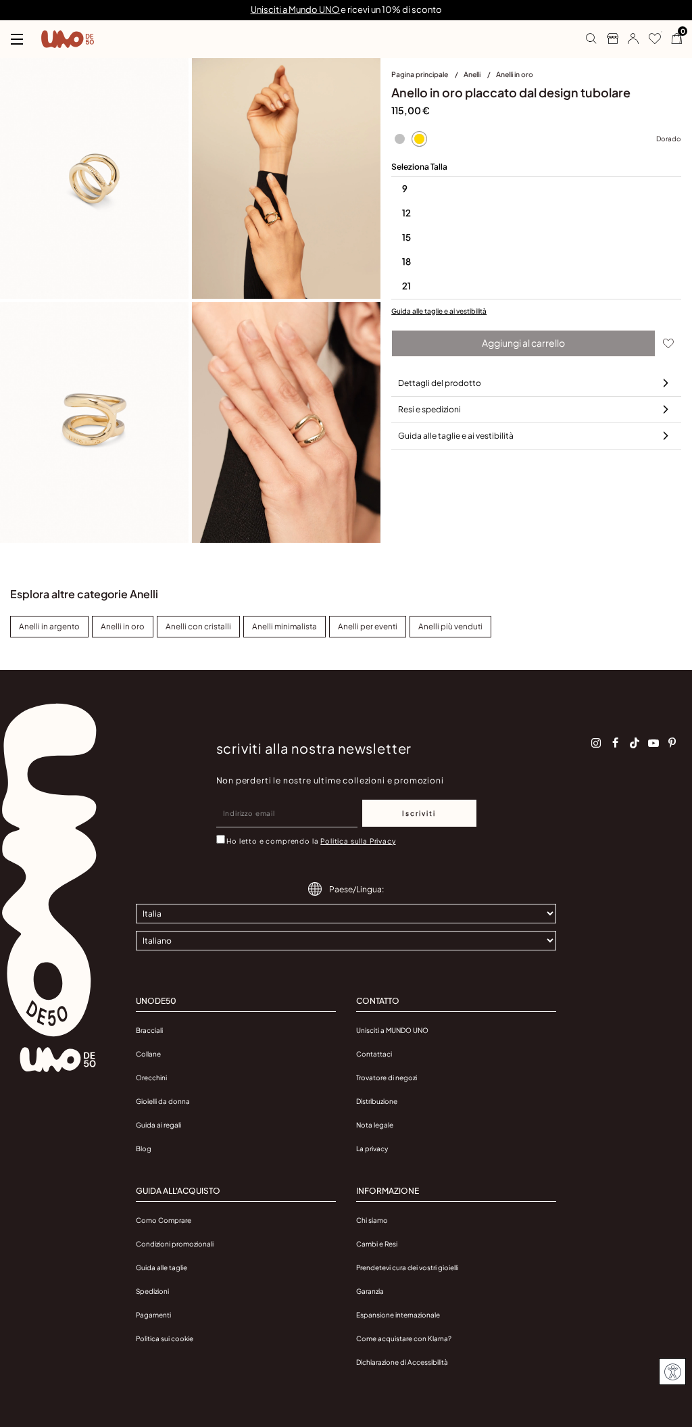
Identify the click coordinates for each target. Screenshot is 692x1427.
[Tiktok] (634, 743)
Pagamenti (153, 1315)
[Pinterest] (672, 743)
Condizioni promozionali (175, 1244)
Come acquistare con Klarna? (403, 1338)
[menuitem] (427, 77)
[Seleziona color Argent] (399, 139)
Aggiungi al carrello (523, 343)
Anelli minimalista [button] (284, 626)
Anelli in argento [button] (49, 626)
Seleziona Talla (419, 167)
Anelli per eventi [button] (367, 626)
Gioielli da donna (163, 1101)
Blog (143, 1148)
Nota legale (374, 1125)
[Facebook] (616, 743)
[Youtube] (653, 743)
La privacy (372, 1148)
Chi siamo (372, 1220)
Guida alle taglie (161, 1267)
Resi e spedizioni (429, 409)
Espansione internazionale (398, 1315)
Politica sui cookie (164, 1338)
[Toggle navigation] (17, 39)
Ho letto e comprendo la (310, 841)
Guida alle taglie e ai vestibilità (439, 311)
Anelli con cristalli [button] (198, 626)
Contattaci (374, 1054)
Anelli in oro (514, 74)
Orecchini (151, 1077)
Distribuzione (376, 1101)
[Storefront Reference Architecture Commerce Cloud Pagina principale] (67, 39)
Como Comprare (163, 1220)
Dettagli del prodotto (439, 383)
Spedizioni (152, 1291)
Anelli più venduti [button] (450, 626)
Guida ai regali (158, 1125)
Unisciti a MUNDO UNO (392, 1030)
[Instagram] (596, 743)
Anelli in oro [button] (123, 626)
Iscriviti (419, 813)
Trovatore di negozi (386, 1077)
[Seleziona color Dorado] (419, 139)
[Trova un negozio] (607, 39)
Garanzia (370, 1291)
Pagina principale (420, 74)
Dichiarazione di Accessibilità (402, 1362)
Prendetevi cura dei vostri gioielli (407, 1267)
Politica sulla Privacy (357, 841)
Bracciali (149, 1030)
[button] (628, 39)
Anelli (473, 74)
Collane (148, 1054)
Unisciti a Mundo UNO (296, 9)
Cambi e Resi (376, 1244)
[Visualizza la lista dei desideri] (650, 39)
